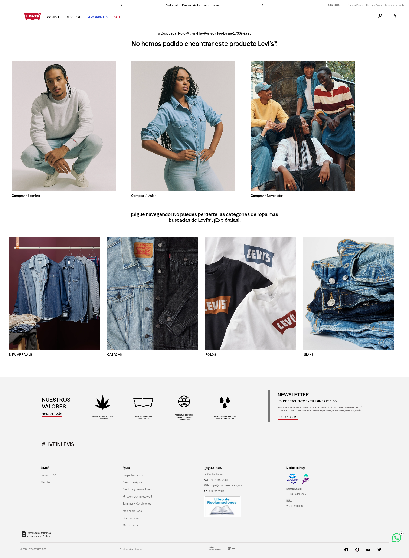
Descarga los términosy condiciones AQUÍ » (38, 534)
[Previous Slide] (122, 5)
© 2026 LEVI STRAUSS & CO (33, 549)
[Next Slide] (262, 5)
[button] (288, 417)
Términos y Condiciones (131, 549)
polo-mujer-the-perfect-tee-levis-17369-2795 (214, 33)
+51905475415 (215, 490)
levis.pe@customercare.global (225, 485)
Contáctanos (215, 474)
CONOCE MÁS (52, 414)
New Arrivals (97, 17)
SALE (117, 17)
